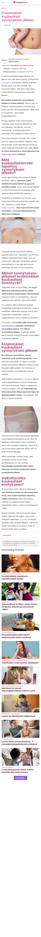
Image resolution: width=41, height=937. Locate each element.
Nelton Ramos (14, 61)
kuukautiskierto (8, 326)
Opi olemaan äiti (7, 739)
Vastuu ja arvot (8, 767)
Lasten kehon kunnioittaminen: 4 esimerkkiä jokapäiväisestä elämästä (19, 742)
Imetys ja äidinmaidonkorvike (12, 686)
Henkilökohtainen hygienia (11, 574)
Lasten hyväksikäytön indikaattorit (18, 716)
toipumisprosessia (10, 154)
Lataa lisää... (20, 778)
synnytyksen (27, 379)
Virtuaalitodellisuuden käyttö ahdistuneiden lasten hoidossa (16, 636)
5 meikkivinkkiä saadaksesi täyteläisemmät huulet (15, 577)
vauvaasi (23, 519)
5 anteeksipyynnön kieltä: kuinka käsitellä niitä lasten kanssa (17, 770)
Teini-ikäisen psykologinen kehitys (14, 660)
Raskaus (4, 8)
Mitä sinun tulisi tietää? (10, 714)
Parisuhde (5, 602)
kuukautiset (6, 82)
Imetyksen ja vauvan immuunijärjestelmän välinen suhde (18, 689)
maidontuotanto (8, 208)
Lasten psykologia (8, 632)
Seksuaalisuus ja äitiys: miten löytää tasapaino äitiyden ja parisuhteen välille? (19, 607)
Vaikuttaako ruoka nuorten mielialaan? (20, 663)
